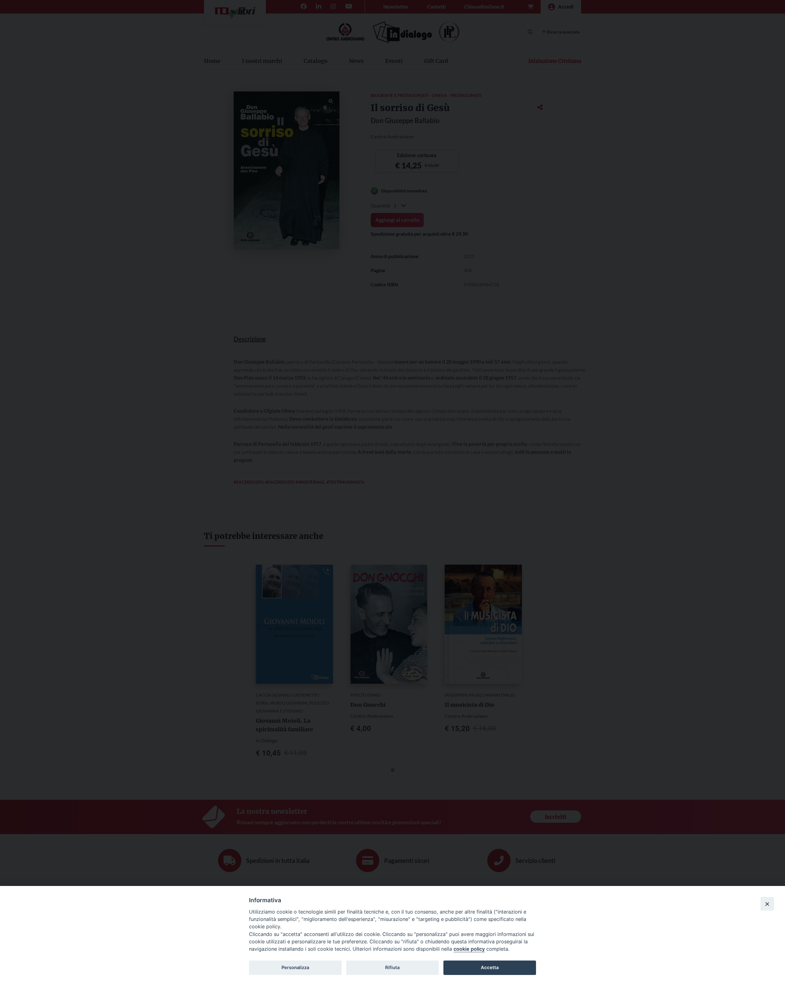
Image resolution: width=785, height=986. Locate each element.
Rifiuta (392, 967)
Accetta (490, 967)
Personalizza (295, 967)
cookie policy (469, 949)
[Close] (767, 904)
